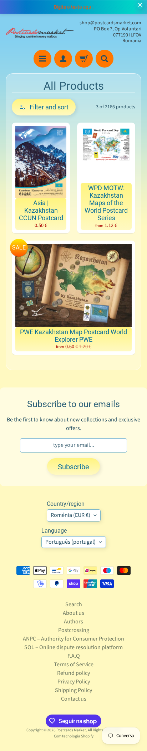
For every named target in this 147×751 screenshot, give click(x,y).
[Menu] (42, 59)
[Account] (63, 59)
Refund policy (73, 673)
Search (73, 604)
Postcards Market (71, 730)
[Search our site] (104, 59)
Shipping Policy (73, 690)
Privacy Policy (73, 682)
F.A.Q (73, 656)
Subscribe (73, 467)
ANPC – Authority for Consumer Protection (73, 639)
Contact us (73, 699)
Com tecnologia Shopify (73, 736)
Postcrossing (73, 630)
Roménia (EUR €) (70, 515)
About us (73, 613)
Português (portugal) (70, 542)
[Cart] (84, 59)
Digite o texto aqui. (73, 7)
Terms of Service (73, 664)
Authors (73, 622)
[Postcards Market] (40, 32)
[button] (44, 107)
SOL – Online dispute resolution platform (73, 647)
